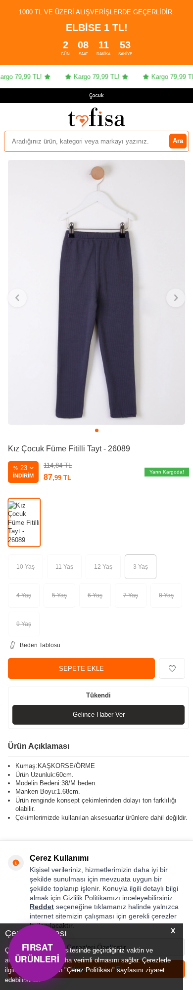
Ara (178, 141)
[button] (96, 430)
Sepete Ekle (81, 668)
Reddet (42, 907)
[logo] (96, 117)
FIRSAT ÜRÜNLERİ (36, 952)
